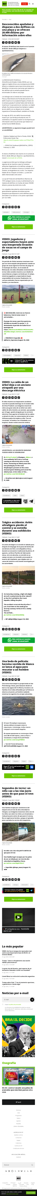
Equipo (18, 1140)
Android (18, 1157)
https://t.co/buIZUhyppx (10, 140)
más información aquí (12, 1194)
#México (20, 330)
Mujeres (16, 761)
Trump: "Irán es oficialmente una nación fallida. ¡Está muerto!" (16, 961)
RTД (32, 1184)
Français (8, 1184)
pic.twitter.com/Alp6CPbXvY (14, 863)
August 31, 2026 (22, 746)
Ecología (26, 212)
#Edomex (27, 330)
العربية (19, 1183)
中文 (28, 1184)
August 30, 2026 (23, 340)
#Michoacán (13, 330)
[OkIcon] (24, 1171)
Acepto (13, 1004)
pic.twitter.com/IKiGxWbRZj (14, 615)
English (33, 1183)
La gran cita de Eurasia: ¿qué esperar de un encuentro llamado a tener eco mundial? (16, 969)
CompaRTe (5, 1183)
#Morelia (10, 332)
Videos (18, 1118)
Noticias (18, 1110)
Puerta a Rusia (23, 1186)
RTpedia (18, 1124)
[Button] (29, 4)
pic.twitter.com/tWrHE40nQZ (14, 474)
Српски (15, 1184)
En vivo (25, 4)
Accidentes (6, 495)
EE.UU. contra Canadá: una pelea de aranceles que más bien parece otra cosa (17, 1090)
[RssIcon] (27, 1171)
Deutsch (26, 1183)
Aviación (16, 634)
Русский (21, 1184)
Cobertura (18, 1143)
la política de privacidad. (15, 1004)
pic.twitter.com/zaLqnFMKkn (14, 740)
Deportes (17, 355)
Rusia (23, 761)
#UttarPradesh (11, 457)
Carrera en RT (18, 1146)
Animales (6, 212)
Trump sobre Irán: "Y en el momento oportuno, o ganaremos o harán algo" (18, 983)
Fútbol (26, 355)
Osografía (9, 1063)
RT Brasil (13, 1183)
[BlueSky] (21, 1171)
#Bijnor (28, 457)
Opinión (18, 1121)
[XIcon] (15, 1171)
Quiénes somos (18, 1135)
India (15, 495)
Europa (16, 885)
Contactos (19, 1138)
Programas (18, 1115)
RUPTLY (15, 1186)
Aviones (24, 634)
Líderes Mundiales (19, 1126)
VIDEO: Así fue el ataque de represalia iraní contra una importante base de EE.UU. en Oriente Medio (17, 953)
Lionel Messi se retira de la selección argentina (18, 976)
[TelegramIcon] (18, 1171)
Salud (22, 495)
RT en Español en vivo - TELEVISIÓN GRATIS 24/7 (16, 930)
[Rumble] (9, 1171)
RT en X (18, 1102)
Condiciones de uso (18, 1148)
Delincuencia (16, 212)
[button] (18, 917)
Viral (18, 1113)
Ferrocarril (24, 885)
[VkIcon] (6, 1171)
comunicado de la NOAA (14, 158)
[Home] (4, 3)
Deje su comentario (18, 227)
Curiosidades (7, 355)
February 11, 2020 (9, 147)
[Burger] (33, 4)
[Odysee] (12, 1171)
